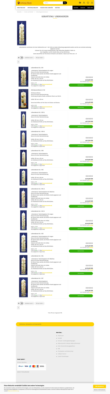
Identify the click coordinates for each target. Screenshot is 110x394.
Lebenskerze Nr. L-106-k (38, 131)
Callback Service (62, 354)
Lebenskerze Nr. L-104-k (38, 189)
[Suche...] (65, 2)
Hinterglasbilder (33, 7)
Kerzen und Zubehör (46, 7)
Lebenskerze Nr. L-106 (37, 150)
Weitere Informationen (99, 390)
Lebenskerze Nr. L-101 (37, 67)
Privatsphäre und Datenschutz (65, 351)
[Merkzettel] (88, 3)
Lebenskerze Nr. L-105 (37, 169)
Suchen (76, 7)
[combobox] (29, 57)
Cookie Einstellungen (63, 356)
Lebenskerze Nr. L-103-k (38, 211)
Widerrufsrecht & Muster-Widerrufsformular (69, 343)
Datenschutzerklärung (13, 390)
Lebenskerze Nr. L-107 (37, 278)
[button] (80, 3)
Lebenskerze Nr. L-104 (37, 256)
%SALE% (82, 7)
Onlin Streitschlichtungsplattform (66, 346)
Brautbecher (21, 7)
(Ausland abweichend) (47, 84)
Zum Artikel (81, 85)
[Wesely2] (25, 3)
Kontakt (60, 338)
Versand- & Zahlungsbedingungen (66, 341)
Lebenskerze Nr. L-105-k (38, 112)
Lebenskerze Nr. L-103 (37, 233)
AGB (59, 348)
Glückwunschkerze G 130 (38, 90)
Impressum (61, 335)
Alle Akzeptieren (99, 386)
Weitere (57, 7)
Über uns (90, 7)
